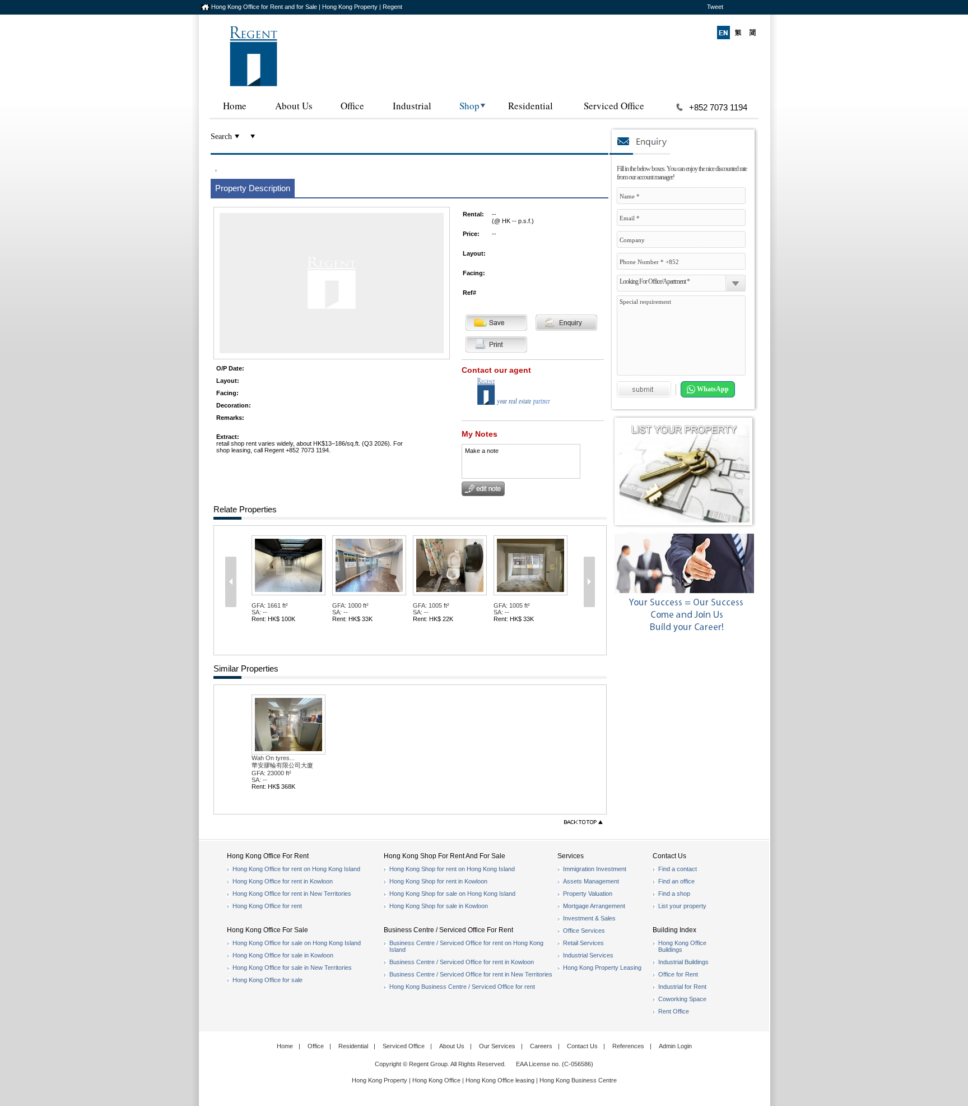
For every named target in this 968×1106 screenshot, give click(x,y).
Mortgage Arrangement (594, 906)
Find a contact (677, 869)
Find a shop (674, 893)
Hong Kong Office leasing (501, 1080)
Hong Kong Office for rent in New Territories (291, 893)
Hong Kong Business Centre (578, 1080)
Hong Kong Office (436, 1080)
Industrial (412, 105)
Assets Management (591, 881)
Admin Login (675, 1046)
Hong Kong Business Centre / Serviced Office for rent (462, 986)
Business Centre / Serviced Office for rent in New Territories (470, 974)
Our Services (497, 1046)
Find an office (676, 881)
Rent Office (673, 1011)
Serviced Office (614, 105)
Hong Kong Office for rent (267, 906)
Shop (469, 105)
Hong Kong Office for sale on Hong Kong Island (296, 943)
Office (352, 105)
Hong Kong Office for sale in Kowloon (282, 955)
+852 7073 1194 (718, 107)
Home (234, 105)
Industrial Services (588, 955)
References (628, 1046)
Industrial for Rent (682, 986)
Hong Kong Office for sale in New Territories (292, 967)
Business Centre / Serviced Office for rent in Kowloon (461, 962)
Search (221, 136)
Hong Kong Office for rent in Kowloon (282, 881)
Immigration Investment (594, 869)
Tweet (715, 6)
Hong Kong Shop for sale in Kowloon (438, 906)
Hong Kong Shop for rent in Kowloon (438, 881)
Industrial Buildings (683, 962)
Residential (530, 105)
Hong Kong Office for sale (267, 980)
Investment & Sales (589, 918)
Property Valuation (587, 893)
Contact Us (582, 1046)
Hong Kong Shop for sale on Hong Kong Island (452, 893)
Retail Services (583, 943)
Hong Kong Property (379, 1080)
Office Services (584, 930)
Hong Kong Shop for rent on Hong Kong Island (452, 869)
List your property (682, 906)
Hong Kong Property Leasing (602, 967)
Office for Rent (678, 974)
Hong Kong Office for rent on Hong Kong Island (296, 869)
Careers (541, 1046)
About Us (294, 105)
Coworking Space (682, 999)
